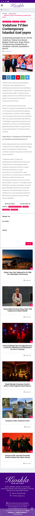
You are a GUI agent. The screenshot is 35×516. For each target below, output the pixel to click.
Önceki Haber (10, 204)
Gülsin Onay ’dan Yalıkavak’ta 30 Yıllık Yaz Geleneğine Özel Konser (17, 273)
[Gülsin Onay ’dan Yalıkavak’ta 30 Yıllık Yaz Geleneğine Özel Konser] (17, 259)
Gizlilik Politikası (21, 512)
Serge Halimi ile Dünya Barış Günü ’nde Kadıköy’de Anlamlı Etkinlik (17, 310)
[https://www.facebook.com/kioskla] (1, 1)
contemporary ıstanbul (15, 206)
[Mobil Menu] (2, 5)
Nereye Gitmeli (12, 13)
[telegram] (27, 77)
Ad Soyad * (6, 221)
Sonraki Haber (24, 204)
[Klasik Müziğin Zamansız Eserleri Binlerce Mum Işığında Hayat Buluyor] (17, 371)
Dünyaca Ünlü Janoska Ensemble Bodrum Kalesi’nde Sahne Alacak (17, 456)
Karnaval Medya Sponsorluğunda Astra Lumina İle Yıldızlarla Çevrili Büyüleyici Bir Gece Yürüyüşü (17, 347)
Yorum (4, 230)
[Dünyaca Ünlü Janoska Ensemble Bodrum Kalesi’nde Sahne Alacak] (17, 442)
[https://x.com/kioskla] (3, 1)
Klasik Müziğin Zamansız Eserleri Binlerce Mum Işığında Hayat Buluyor (17, 385)
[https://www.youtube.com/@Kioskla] (8, 1)
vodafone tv (6, 209)
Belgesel (23, 21)
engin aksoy (14, 209)
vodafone (25, 206)
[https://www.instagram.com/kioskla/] (5, 1)
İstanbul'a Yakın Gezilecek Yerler (17, 421)
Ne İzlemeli (16, 21)
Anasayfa (4, 13)
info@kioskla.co (21, 495)
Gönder (29, 244)
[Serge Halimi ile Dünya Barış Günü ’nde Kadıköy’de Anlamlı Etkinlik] (17, 296)
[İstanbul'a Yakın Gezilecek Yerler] (17, 408)
